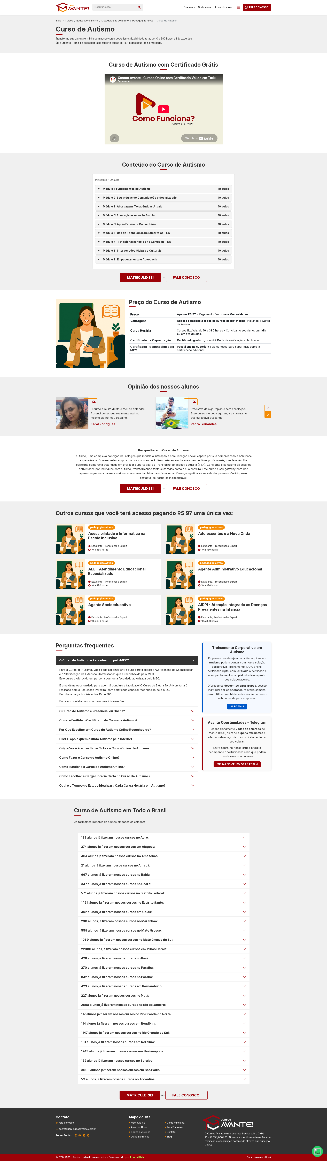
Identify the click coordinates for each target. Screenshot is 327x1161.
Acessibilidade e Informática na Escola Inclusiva (116, 535)
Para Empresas (175, 1127)
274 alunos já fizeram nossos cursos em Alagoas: (118, 846)
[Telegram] (88, 1135)
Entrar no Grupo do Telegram (237, 764)
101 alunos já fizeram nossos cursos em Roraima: (118, 1042)
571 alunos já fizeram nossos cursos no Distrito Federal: (123, 893)
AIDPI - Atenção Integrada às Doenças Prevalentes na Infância (232, 606)
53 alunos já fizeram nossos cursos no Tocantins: (118, 1079)
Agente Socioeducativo (109, 604)
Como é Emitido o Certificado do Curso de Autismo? (98, 720)
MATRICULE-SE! (140, 277)
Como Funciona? (176, 1122)
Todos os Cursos (140, 1132)
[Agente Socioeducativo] (70, 610)
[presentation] (267, 408)
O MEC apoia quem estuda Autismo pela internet (95, 739)
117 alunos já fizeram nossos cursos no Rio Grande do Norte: (126, 1014)
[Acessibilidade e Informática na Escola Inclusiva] (70, 539)
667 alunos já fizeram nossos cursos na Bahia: (116, 874)
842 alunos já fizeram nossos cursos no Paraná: (117, 977)
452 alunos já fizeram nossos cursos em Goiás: (116, 912)
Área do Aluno (139, 1127)
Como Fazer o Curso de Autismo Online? (89, 757)
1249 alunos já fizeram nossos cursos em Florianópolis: (122, 1051)
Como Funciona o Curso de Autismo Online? (92, 767)
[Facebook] (84, 1135)
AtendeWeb (137, 1157)
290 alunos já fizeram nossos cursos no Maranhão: (119, 921)
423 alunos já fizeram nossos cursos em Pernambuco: (121, 986)
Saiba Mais (237, 706)
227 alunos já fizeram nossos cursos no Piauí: (115, 995)
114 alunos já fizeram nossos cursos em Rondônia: (118, 1023)
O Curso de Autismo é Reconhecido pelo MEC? (94, 660)
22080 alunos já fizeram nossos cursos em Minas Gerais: (124, 949)
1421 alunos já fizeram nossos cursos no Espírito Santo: (122, 902)
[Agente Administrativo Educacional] (180, 574)
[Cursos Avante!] (72, 7)
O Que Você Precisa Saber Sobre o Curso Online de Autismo (104, 748)
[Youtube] (80, 1135)
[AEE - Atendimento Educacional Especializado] (70, 574)
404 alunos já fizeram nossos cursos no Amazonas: (119, 856)
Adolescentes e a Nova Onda (224, 533)
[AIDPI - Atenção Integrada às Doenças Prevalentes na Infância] (180, 610)
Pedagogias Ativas (142, 20)
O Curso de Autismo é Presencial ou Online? (92, 711)
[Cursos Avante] (227, 1122)
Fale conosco (186, 277)
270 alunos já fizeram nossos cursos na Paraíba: (117, 967)
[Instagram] (76, 1135)
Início (58, 20)
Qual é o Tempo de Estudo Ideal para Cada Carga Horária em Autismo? (112, 785)
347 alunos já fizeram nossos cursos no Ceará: (116, 884)
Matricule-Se (138, 1122)
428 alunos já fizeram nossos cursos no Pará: (115, 958)
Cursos (69, 20)
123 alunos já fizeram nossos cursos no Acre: (115, 837)
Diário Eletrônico (140, 1136)
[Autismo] (90, 333)
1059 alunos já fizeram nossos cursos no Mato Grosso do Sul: (127, 939)
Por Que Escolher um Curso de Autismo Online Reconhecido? (105, 729)
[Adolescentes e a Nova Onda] (180, 539)
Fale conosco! (186, 1095)
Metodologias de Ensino (115, 20)
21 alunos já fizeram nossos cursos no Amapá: (115, 865)
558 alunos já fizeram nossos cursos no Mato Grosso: (121, 930)
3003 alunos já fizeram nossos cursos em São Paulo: (120, 1070)
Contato (171, 1132)
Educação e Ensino (87, 20)
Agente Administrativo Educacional (230, 569)
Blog (169, 1136)
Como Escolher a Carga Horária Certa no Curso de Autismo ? (104, 776)
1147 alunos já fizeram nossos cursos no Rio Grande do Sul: (125, 1032)
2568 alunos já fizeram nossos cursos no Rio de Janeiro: (123, 1005)
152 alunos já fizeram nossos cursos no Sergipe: (117, 1060)
